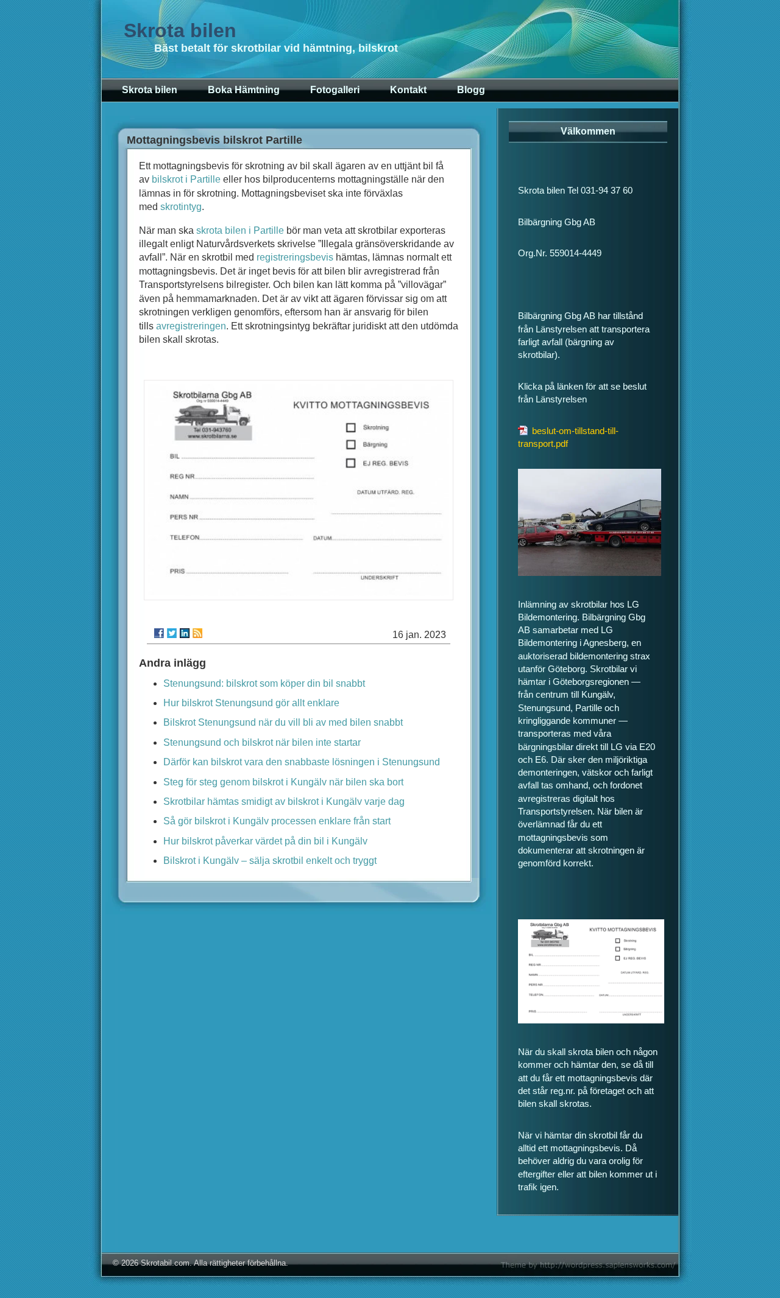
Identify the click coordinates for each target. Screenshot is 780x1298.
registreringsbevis (295, 257)
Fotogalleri (335, 90)
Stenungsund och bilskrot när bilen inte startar (262, 742)
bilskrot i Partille (186, 179)
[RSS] (197, 633)
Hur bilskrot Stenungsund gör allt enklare (251, 703)
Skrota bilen (180, 30)
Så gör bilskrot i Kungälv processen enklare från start (277, 821)
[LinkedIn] (185, 633)
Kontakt (408, 90)
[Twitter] (172, 633)
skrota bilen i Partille (240, 230)
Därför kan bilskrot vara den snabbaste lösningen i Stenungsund (301, 762)
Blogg (471, 90)
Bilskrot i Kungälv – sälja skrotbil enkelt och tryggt (270, 860)
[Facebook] (159, 633)
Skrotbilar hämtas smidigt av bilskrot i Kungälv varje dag (284, 801)
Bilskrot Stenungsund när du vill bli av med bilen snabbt (283, 722)
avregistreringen (191, 326)
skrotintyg (181, 207)
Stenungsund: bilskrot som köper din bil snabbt (264, 683)
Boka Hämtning (244, 90)
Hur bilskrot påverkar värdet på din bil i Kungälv (265, 841)
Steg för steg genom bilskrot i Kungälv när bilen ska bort (283, 782)
